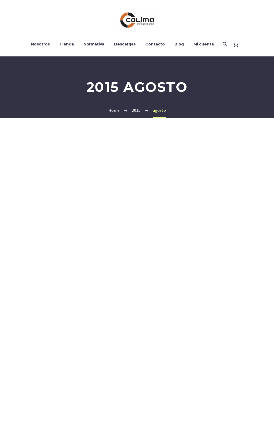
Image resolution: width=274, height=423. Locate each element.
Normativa (93, 44)
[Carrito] (238, 44)
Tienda (66, 44)
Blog (179, 44)
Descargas (125, 44)
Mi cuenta (203, 44)
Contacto (155, 44)
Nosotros (40, 44)
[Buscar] (224, 44)
